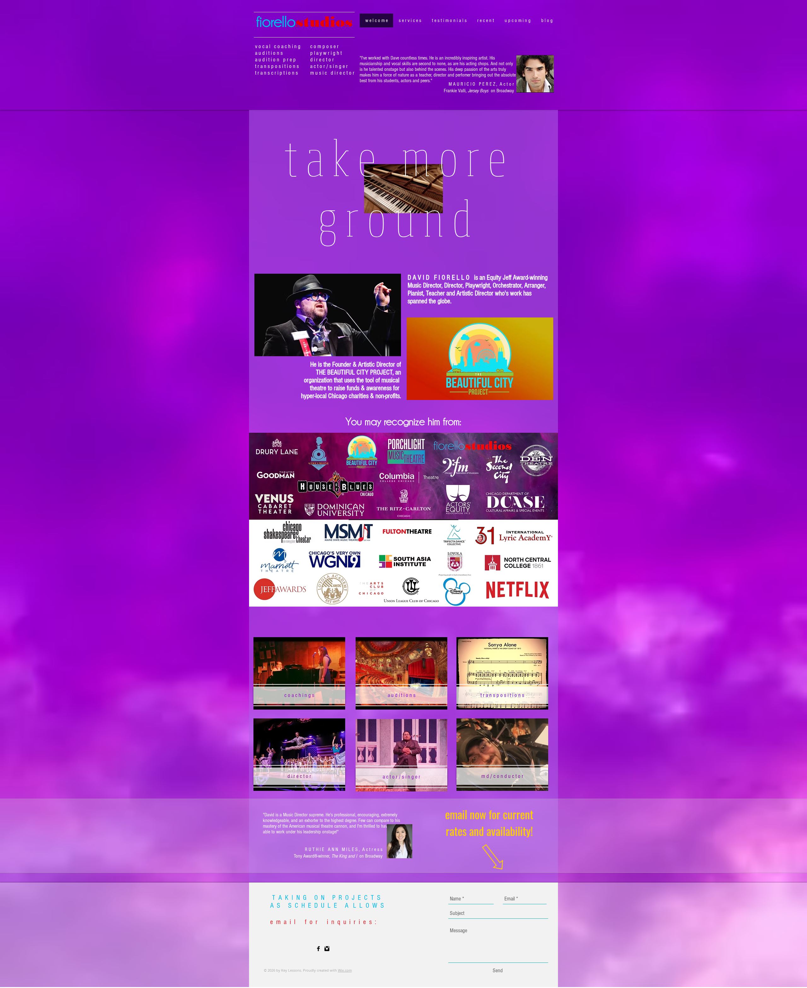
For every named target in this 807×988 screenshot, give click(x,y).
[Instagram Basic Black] (326, 948)
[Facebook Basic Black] (318, 948)
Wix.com (345, 970)
